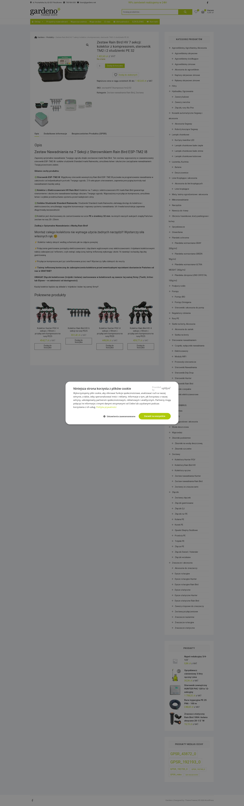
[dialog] (122, 403)
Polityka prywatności (106, 407)
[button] (120, 416)
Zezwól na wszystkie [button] (154, 416)
